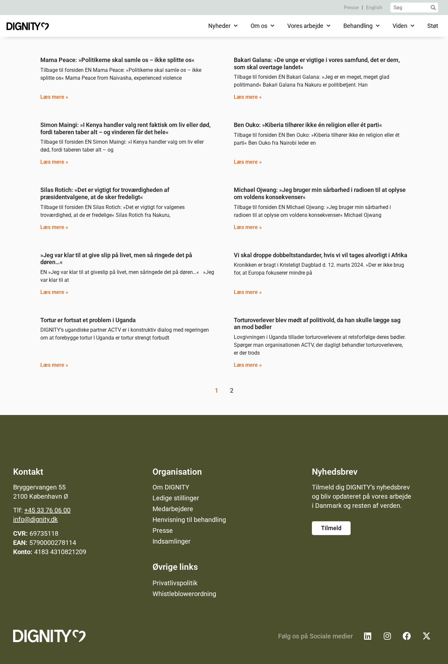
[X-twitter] (426, 636)
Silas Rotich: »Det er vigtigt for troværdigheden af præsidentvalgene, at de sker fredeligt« (104, 193)
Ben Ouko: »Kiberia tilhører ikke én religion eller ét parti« (308, 124)
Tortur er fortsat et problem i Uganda (88, 320)
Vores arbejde (305, 25)
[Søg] (433, 7)
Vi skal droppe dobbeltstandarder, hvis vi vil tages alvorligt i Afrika (320, 255)
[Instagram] (387, 636)
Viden (400, 25)
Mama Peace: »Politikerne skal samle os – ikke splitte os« (117, 59)
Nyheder (219, 25)
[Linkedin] (367, 636)
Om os (259, 25)
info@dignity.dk (35, 519)
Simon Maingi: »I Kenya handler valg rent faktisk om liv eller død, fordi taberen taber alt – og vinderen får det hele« (125, 128)
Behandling (358, 25)
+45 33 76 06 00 (47, 510)
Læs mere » (54, 97)
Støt (432, 25)
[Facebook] (407, 636)
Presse (351, 7)
